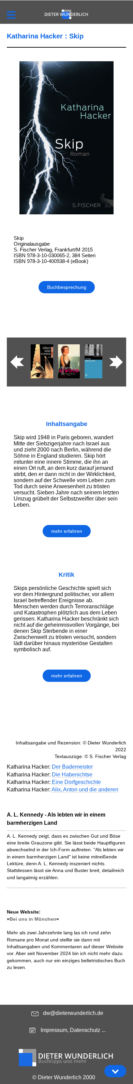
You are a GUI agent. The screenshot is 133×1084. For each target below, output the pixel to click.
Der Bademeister (72, 767)
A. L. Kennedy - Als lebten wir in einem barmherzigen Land (56, 819)
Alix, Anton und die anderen (84, 789)
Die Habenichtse (72, 774)
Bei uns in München (33, 919)
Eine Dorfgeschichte (76, 782)
